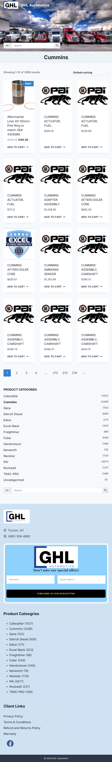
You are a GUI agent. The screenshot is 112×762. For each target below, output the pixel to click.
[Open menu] (105, 5)
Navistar (9, 456)
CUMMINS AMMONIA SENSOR (51, 269)
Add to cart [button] (16, 147)
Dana (7, 408)
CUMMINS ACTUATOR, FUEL (52, 121)
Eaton (7, 420)
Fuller (7, 438)
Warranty (10, 734)
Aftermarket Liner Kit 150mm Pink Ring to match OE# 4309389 (18, 125)
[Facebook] (10, 743)
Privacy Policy (13, 716)
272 (55, 373)
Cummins (10, 402)
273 (65, 373)
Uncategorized (14, 480)
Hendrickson (12, 444)
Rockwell (10, 468)
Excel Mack (11, 426)
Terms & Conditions (17, 722)
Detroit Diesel (13, 414)
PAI (6, 462)
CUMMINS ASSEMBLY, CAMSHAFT (89, 269)
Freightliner (11, 432)
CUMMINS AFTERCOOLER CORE (91, 200)
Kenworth (10, 450)
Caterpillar (11, 396)
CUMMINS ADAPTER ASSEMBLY (52, 200)
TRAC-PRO (11, 474)
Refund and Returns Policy (22, 728)
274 (74, 373)
